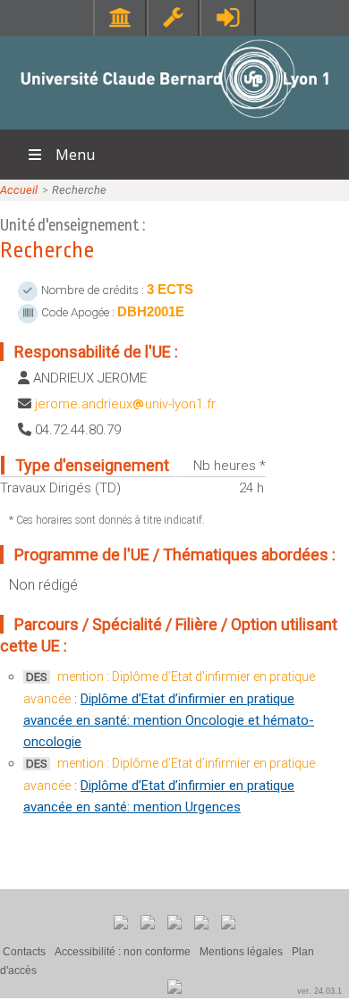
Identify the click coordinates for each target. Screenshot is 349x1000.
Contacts (24, 951)
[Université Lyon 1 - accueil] (175, 120)
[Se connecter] (228, 17)
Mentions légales (241, 951)
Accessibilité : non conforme (123, 951)
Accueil (19, 190)
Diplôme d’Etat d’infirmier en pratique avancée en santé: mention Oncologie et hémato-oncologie (168, 720)
